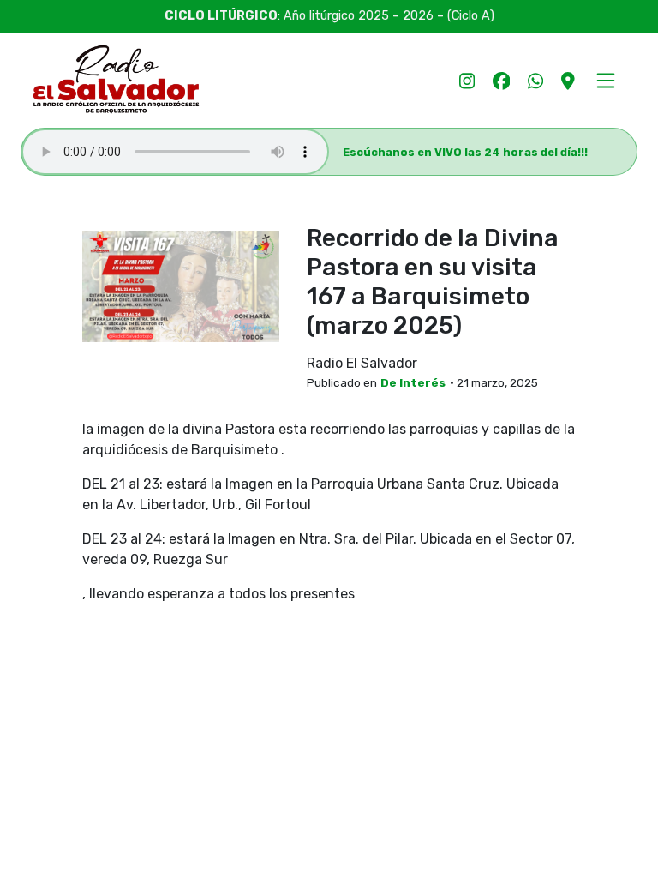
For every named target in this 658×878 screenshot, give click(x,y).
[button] (605, 79)
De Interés (413, 382)
